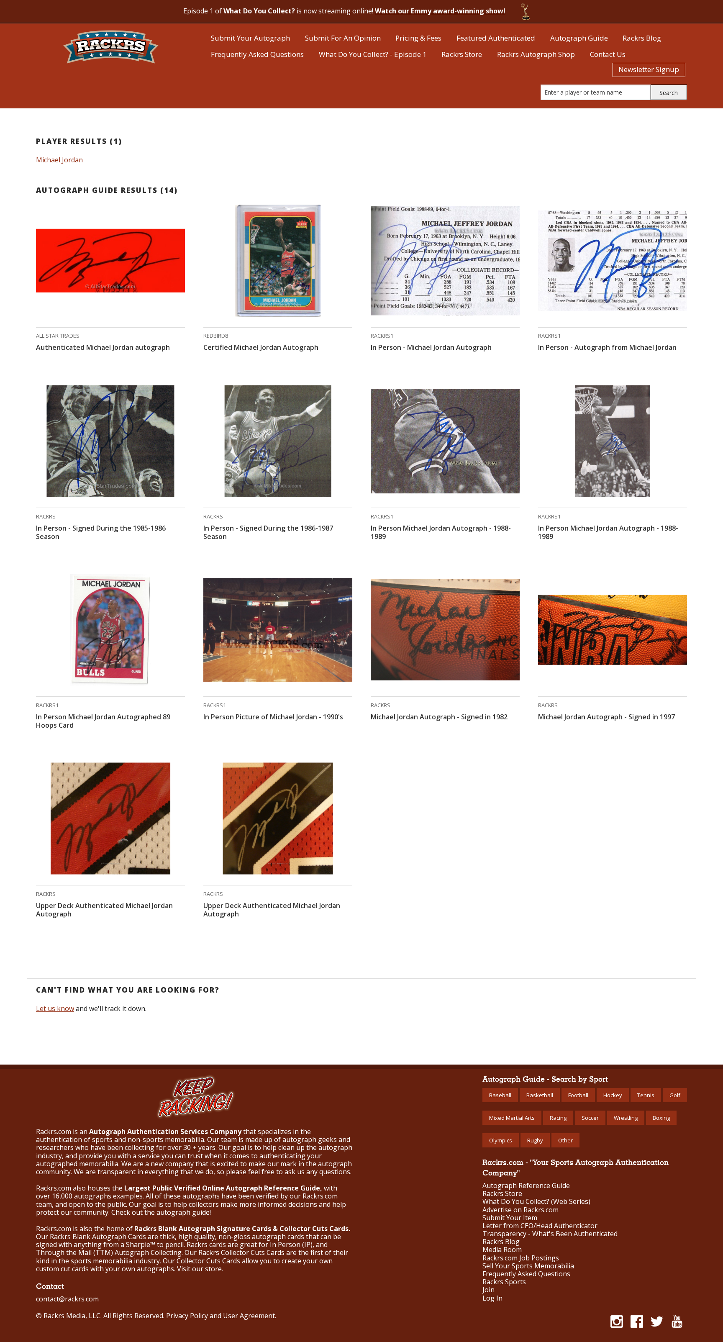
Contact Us (608, 54)
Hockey (612, 1095)
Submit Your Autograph (250, 38)
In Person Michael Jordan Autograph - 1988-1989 (441, 532)
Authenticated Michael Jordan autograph (103, 347)
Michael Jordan (59, 159)
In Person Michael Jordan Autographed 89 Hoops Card (103, 721)
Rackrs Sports (504, 1282)
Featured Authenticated (495, 38)
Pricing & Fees (418, 38)
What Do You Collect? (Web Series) (536, 1202)
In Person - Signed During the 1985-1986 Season (101, 532)
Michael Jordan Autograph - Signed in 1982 (439, 717)
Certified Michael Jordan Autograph (260, 347)
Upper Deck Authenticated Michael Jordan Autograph (104, 909)
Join (488, 1290)
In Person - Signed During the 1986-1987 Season (268, 532)
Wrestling (626, 1117)
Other (565, 1140)
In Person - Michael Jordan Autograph (431, 347)
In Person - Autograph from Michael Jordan (607, 347)
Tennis (645, 1095)
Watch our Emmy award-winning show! (440, 10)
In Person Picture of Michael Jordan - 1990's (273, 717)
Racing (558, 1117)
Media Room (502, 1250)
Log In (492, 1298)
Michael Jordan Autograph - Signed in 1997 (606, 717)
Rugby (535, 1140)
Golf (674, 1095)
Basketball (539, 1095)
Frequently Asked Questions (257, 54)
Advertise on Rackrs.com (520, 1210)
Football (578, 1095)
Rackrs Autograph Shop (536, 54)
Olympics (500, 1140)
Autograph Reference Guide (526, 1186)
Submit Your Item (509, 1218)
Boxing (661, 1117)
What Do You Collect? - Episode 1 (373, 54)
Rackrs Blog (642, 38)
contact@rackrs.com (67, 1299)
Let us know (55, 1008)
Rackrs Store (461, 54)
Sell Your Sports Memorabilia (528, 1266)
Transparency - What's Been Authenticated (550, 1234)
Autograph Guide (579, 38)
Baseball (500, 1095)
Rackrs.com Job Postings (520, 1258)
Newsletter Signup (648, 69)
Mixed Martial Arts (512, 1117)
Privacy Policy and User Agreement (220, 1315)
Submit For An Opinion (343, 38)
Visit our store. (200, 1268)
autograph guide (183, 1212)
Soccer (590, 1117)
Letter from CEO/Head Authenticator (539, 1226)
